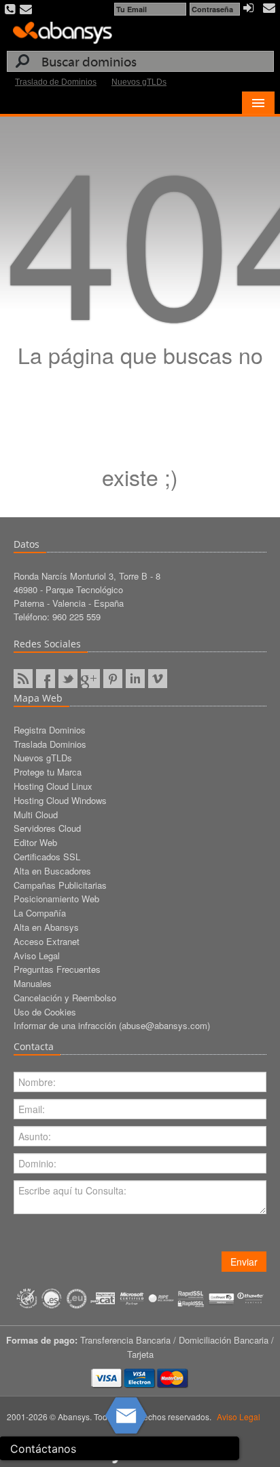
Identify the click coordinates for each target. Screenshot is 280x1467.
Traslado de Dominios (56, 82)
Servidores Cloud (47, 828)
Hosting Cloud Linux (53, 786)
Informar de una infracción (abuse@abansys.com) (112, 1025)
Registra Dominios (50, 729)
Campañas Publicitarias (60, 885)
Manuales (33, 983)
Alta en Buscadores (52, 870)
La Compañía (40, 912)
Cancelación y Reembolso (65, 997)
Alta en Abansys (46, 927)
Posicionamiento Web (56, 898)
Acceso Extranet (47, 941)
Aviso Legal (37, 955)
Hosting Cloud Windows (60, 800)
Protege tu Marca (48, 771)
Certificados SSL (47, 856)
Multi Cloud (36, 814)
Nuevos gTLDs (139, 82)
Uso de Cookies (45, 1011)
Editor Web (35, 842)
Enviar (244, 1261)
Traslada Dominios (50, 744)
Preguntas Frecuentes (57, 969)
